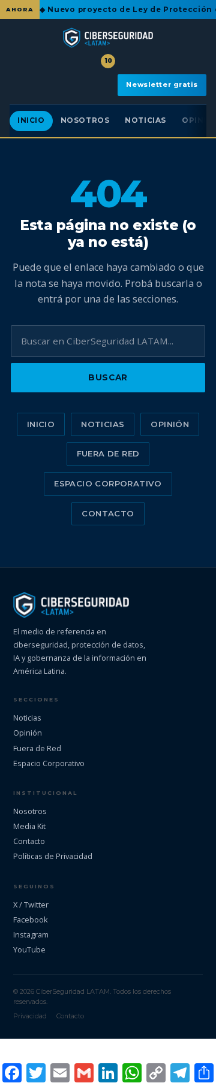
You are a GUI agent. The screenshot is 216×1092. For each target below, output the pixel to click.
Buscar (107, 377)
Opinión (170, 424)
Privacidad (30, 1016)
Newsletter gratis (162, 84)
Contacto (108, 513)
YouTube (29, 949)
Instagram (31, 934)
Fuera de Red (108, 453)
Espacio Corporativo (107, 483)
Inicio (31, 120)
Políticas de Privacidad (52, 856)
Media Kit (29, 826)
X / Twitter (31, 904)
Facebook (30, 919)
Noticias (145, 120)
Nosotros (85, 120)
